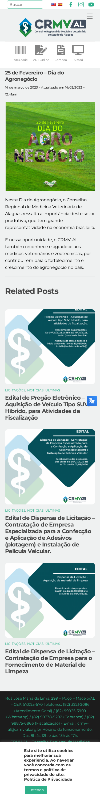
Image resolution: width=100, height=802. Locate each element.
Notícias (35, 390)
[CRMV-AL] (52, 34)
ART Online (41, 60)
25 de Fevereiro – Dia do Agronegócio (34, 75)
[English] (53, 4)
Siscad (78, 60)
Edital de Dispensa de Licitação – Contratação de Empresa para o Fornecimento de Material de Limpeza (50, 661)
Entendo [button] (36, 790)
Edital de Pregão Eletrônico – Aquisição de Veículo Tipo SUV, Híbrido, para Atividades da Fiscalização (47, 407)
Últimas (52, 390)
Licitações (15, 390)
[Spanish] (60, 4)
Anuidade (21, 60)
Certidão (61, 60)
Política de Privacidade (48, 779)
